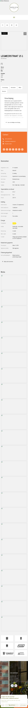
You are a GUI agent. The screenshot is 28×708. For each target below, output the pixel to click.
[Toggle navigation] (14, 17)
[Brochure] (11, 25)
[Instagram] (15, 685)
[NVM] (7, 646)
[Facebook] (12, 685)
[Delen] (16, 25)
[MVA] (7, 638)
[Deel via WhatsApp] (16, 149)
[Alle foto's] (7, 25)
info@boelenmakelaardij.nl (10, 141)
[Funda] (21, 646)
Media (20, 87)
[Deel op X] (7, 149)
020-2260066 (8, 139)
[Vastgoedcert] (7, 653)
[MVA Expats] (21, 638)
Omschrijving (5, 87)
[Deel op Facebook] (4, 149)
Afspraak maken (8, 144)
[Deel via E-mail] (19, 149)
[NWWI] (21, 653)
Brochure (4, 91)
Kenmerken (13, 87)
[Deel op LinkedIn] (13, 149)
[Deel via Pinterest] (10, 149)
